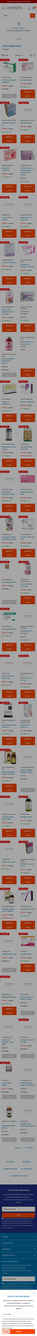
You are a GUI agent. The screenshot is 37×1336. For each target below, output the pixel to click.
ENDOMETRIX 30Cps (9, 997)
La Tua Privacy (26, 1169)
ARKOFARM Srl (6, 534)
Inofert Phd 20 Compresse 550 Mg (8, 493)
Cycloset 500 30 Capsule (7, 219)
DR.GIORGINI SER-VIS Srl (27, 674)
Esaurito (9, 96)
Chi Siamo (10, 1162)
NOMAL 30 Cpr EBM (8, 862)
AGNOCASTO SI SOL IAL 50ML (27, 1041)
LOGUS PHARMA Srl (27, 399)
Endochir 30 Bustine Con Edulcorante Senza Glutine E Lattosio (27, 171)
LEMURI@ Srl (25, 444)
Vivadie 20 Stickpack (9, 262)
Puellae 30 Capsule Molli (27, 493)
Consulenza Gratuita (18, 1176)
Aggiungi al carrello (27, 94)
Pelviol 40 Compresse (9, 629)
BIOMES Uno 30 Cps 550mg (27, 865)
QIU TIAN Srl (24, 994)
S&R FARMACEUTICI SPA (28, 120)
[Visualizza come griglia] (31, 55)
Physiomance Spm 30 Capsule (9, 448)
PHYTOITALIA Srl (7, 579)
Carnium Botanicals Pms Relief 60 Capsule (8, 361)
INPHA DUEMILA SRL (26, 77)
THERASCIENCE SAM (8, 444)
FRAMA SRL (5, 1080)
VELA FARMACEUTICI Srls (27, 261)
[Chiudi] (34, 1292)
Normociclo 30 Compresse (25, 726)
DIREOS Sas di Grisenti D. (9, 1122)
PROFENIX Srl (6, 215)
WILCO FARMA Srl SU (8, 307)
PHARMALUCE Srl (26, 906)
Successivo (29, 1147)
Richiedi (18, 1331)
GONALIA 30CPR (26, 123)
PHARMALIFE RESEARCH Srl (25, 580)
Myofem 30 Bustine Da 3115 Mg (8, 677)
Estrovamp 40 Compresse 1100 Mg (27, 266)
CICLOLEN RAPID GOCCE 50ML (8, 818)
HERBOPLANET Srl (8, 165)
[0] (33, 8)
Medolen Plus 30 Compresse (26, 219)
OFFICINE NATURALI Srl (9, 120)
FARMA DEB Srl (6, 994)
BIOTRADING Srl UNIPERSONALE (25, 721)
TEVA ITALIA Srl (6, 77)
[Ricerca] (32, 15)
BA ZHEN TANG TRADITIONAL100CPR (28, 1125)
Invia (18, 1215)
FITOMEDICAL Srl (7, 1037)
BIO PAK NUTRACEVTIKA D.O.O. (9, 355)
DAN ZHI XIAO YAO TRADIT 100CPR (27, 998)
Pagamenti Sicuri (10, 1169)
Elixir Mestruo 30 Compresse (26, 632)
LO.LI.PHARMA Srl (26, 534)
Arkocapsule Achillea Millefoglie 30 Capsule (9, 538)
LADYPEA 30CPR (26, 954)
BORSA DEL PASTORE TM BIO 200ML (8, 1042)
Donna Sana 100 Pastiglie (26, 679)
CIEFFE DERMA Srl (26, 489)
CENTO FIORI (24, 1037)
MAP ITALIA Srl (25, 814)
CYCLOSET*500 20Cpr (9, 954)
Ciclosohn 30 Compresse (25, 312)
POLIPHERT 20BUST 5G (8, 124)
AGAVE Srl (24, 951)
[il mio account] (29, 8)
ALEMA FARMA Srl (26, 165)
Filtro (6, 55)
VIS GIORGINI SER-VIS (8, 906)
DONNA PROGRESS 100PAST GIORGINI (8, 773)
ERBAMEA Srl (6, 859)
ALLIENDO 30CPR (26, 80)
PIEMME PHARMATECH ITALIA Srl (27, 627)
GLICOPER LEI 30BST (28, 909)
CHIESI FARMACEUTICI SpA (8, 721)
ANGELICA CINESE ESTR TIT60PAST (8, 910)
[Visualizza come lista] (34, 55)
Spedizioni (27, 1162)
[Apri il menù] (3, 8)
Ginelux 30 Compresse (5, 403)
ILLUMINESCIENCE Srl (27, 767)
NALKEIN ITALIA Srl (26, 215)
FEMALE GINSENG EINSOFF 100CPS (27, 771)
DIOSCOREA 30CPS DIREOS (8, 1127)
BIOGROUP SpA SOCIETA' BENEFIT (28, 860)
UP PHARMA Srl (7, 399)
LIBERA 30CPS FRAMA (7, 1084)
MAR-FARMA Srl (7, 626)
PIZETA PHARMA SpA (8, 260)
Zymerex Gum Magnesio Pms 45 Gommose (8, 312)
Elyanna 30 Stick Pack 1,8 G (28, 538)
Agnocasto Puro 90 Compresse (27, 585)
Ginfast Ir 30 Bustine (27, 402)
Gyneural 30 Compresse (6, 169)
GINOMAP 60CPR (26, 817)
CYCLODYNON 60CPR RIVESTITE (9, 81)
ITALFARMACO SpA (7, 489)
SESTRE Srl (5, 673)
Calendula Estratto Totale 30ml (26, 448)
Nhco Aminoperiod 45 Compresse (9, 726)
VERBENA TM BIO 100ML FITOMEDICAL (28, 1084)
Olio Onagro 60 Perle (8, 582)
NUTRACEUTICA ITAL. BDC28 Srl (27, 308)
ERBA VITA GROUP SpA (8, 814)
